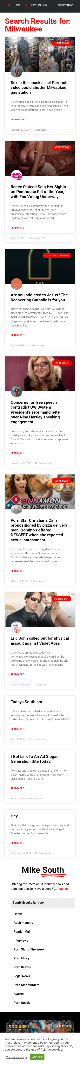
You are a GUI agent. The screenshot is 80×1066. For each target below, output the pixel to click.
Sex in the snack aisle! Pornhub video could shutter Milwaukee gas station (39, 87)
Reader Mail (22, 931)
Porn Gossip (22, 1003)
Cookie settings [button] (16, 1057)
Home (18, 914)
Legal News (22, 976)
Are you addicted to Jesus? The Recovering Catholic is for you (39, 297)
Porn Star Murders (26, 985)
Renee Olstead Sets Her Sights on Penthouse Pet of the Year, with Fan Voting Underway (38, 191)
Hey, (14, 816)
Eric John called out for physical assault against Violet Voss (40, 640)
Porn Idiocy (21, 958)
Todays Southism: (27, 702)
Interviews (21, 940)
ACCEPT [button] (37, 1057)
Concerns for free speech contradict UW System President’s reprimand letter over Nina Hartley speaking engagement (36, 412)
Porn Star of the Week (29, 949)
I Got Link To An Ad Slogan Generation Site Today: (35, 759)
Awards (19, 994)
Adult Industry (23, 923)
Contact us (61, 889)
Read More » (18, 119)
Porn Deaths (22, 967)
